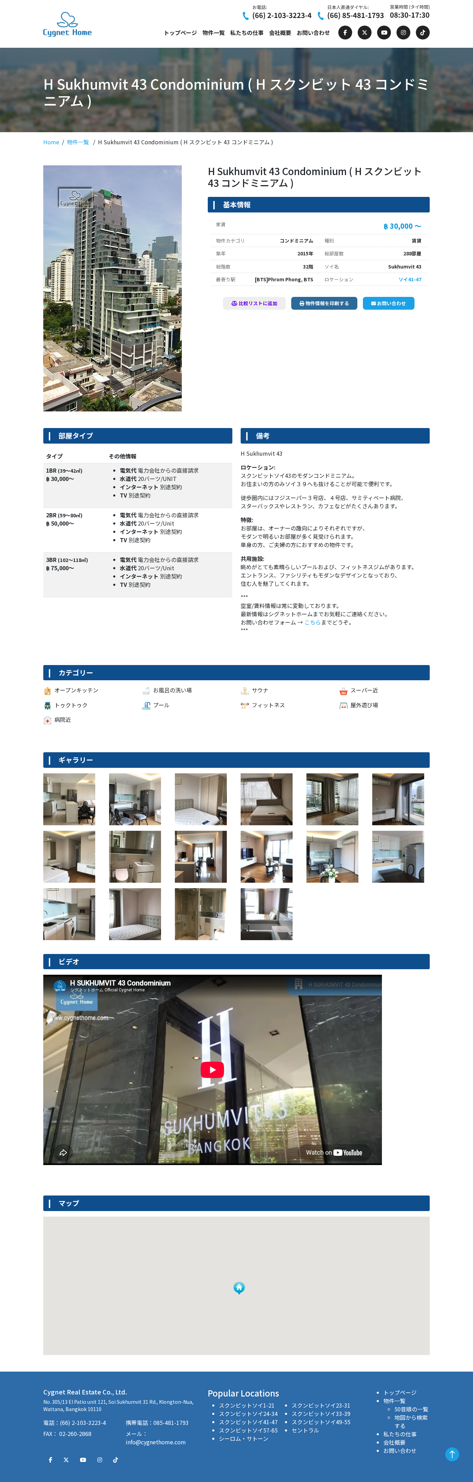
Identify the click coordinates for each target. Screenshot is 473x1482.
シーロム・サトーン (243, 1438)
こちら (312, 622)
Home (51, 142)
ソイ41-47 (410, 279)
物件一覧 (214, 32)
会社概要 (280, 32)
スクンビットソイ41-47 (248, 1422)
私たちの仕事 (247, 32)
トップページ (180, 32)
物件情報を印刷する (326, 303)
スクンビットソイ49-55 (321, 1422)
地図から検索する (411, 1421)
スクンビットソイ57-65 (248, 1430)
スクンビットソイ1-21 (247, 1405)
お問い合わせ (313, 32)
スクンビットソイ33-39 (321, 1413)
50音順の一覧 (411, 1409)
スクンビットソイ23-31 (321, 1405)
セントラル (305, 1430)
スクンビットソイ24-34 (248, 1413)
